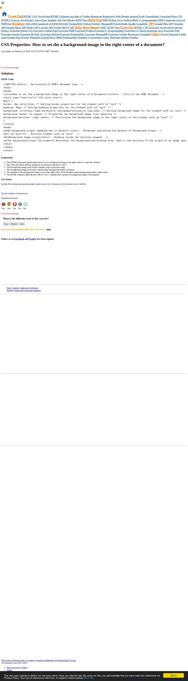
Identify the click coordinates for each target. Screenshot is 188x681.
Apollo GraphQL (138, 23)
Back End (95, 20)
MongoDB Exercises (107, 34)
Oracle (117, 23)
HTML (28, 16)
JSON (110, 27)
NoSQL (96, 23)
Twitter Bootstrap (92, 16)
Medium (14, 224)
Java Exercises (166, 30)
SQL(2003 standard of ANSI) (42, 23)
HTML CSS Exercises (146, 27)
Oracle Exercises (21, 34)
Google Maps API (16, 27)
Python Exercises (95, 30)
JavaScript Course (30, 20)
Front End (15, 16)
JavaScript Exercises (170, 27)
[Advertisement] (33, 58)
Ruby (135, 20)
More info (89, 677)
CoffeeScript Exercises (56, 30)
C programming (148, 20)
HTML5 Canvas (10, 20)
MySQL (63, 23)
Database (18, 23)
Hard (22, 224)
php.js (77, 16)
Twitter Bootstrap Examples (135, 34)
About (9, 670)
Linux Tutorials (111, 37)
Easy (6, 224)
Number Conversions (90, 37)
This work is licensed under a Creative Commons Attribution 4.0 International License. (38, 660)
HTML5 (55, 16)
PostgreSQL (76, 23)
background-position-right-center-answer (29, 184)
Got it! (173, 675)
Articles (134, 37)
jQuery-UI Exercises (32, 30)
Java (120, 20)
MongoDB (107, 23)
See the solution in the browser (14, 193)
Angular (52, 20)
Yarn (85, 20)
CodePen (82, 184)
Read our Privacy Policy (17, 667)
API (151, 23)
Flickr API (33, 27)
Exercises (127, 27)
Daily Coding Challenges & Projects (22, 288)
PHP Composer (167, 20)
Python (112, 20)
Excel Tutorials (169, 34)
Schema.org (67, 16)
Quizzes (125, 37)
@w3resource (68, 184)
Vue (59, 20)
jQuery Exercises (10, 30)
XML (103, 27)
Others (156, 34)
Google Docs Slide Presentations (59, 37)
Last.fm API (46, 27)
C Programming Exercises (120, 30)
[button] (94, 3)
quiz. (49, 229)
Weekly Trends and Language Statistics (24, 290)
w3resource (6, 6)
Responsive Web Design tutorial (120, 16)
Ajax (117, 27)
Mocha (71, 20)
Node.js (127, 20)
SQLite (87, 23)
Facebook (19, 239)
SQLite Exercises (60, 34)
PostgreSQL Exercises (83, 34)
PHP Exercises (77, 30)
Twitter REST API (64, 27)
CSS (34, 16)
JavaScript (44, 16)
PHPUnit (6, 23)
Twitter (32, 239)
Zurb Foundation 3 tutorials (155, 16)
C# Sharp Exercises (146, 30)
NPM (78, 20)
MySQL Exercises (41, 34)
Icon (44, 20)
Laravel (180, 20)
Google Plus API (164, 23)
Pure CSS (176, 16)
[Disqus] (94, 409)
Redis (124, 23)
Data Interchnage (87, 27)
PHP (105, 20)
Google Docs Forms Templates (24, 37)
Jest (64, 20)
